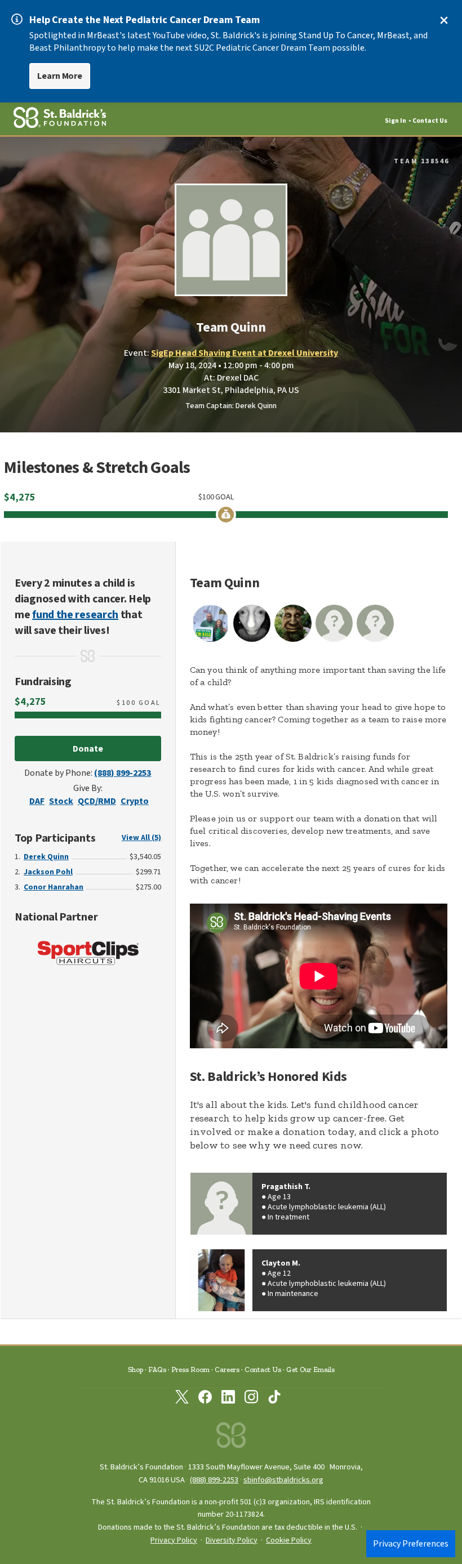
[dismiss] (444, 20)
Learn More (59, 76)
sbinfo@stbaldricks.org (283, 1480)
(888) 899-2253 (122, 773)
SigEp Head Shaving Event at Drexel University (244, 353)
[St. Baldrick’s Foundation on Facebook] (205, 1399)
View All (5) (141, 838)
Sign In (395, 121)
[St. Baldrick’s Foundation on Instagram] (251, 1399)
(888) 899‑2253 (214, 1480)
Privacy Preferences (410, 1544)
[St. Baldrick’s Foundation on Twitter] (182, 1399)
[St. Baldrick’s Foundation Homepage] (231, 1438)
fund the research (75, 615)
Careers (227, 1369)
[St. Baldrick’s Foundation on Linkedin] (228, 1399)
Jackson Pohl (48, 872)
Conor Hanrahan (53, 887)
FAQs (157, 1369)
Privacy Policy (173, 1540)
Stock (61, 801)
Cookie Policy (289, 1540)
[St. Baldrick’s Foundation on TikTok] (274, 1399)
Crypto (135, 801)
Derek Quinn (46, 857)
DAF (37, 801)
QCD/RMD (97, 801)
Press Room (190, 1369)
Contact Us (429, 121)
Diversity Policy (231, 1540)
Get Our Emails (310, 1369)
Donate (88, 749)
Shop (135, 1369)
